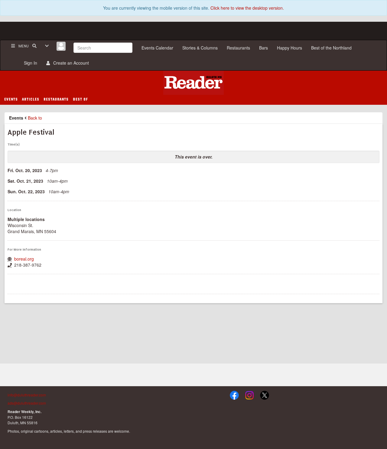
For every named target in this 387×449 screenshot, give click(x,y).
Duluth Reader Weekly (193, 83)
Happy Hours (289, 48)
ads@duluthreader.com (27, 403)
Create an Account (70, 63)
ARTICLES (30, 100)
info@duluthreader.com (27, 394)
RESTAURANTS (56, 100)
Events (16, 118)
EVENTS (11, 100)
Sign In (29, 63)
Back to (35, 118)
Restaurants (238, 48)
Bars (263, 48)
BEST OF (80, 100)
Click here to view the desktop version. (247, 8)
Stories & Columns (200, 48)
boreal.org (24, 259)
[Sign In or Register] (61, 46)
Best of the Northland (331, 48)
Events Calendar (157, 48)
